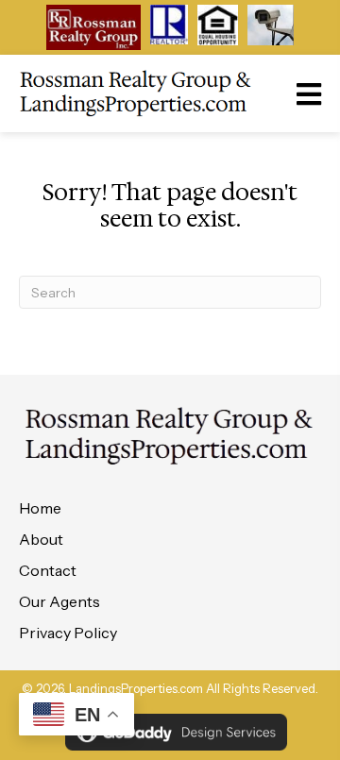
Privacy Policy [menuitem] (68, 632)
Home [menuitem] (40, 507)
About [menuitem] (41, 539)
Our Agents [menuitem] (59, 601)
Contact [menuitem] (47, 570)
